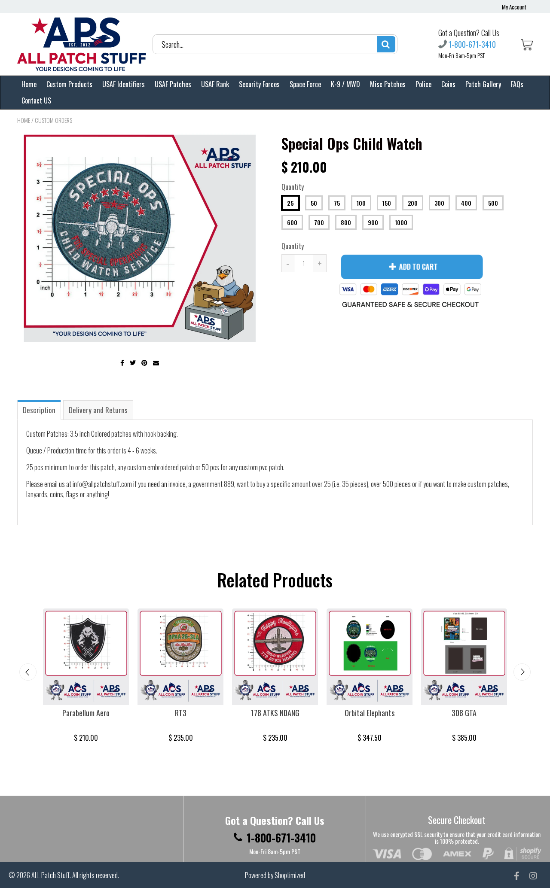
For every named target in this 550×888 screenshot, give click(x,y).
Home (29, 84)
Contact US (36, 100)
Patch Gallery (483, 84)
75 (337, 202)
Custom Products (69, 84)
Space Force (305, 84)
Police (423, 84)
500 (493, 202)
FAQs (517, 84)
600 (292, 222)
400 (466, 202)
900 (373, 222)
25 (290, 202)
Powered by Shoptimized (275, 875)
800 (346, 222)
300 (439, 202)
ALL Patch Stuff (50, 875)
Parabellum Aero (86, 712)
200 (413, 202)
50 (314, 202)
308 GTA (464, 712)
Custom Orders (53, 120)
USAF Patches (173, 84)
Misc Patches (388, 84)
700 (319, 222)
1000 (401, 222)
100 (361, 202)
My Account (514, 7)
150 (386, 202)
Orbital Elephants (369, 712)
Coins (448, 84)
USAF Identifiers (123, 84)
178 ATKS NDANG (275, 712)
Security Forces (259, 84)
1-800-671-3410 (472, 44)
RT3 (180, 712)
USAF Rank (215, 84)
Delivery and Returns (98, 409)
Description (39, 409)
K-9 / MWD (345, 84)
